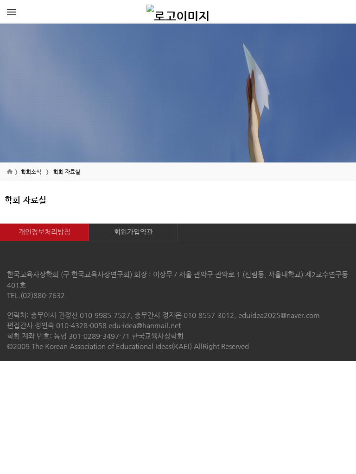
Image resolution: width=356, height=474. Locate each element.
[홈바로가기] (178, 12)
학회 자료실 (66, 171)
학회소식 (31, 171)
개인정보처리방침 (44, 232)
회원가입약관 (133, 232)
